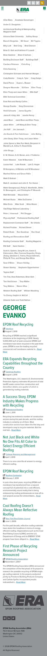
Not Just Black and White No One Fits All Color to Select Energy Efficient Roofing (21, 444)
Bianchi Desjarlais (10, 41)
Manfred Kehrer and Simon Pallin (17, 174)
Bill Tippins (35, 41)
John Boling (36, 134)
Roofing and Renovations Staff (16, 237)
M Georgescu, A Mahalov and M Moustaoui (21, 169)
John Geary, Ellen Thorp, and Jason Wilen (20, 138)
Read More (16, 430)
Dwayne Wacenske (11, 87)
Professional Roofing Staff (28, 218)
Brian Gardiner (9, 55)
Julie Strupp (8, 150)
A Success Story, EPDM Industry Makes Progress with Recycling (20, 401)
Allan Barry (8, 20)
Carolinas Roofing (13, 372)
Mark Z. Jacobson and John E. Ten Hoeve (20, 183)
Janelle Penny (28, 115)
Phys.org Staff (9, 218)
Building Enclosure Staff (13, 59)
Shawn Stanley (9, 267)
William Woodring (31, 291)
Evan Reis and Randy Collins (15, 101)
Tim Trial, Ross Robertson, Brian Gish (18, 277)
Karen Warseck (9, 160)
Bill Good (24, 41)
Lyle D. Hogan (34, 164)
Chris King (25, 64)
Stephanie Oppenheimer (28, 267)
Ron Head (35, 232)
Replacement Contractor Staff (15, 223)
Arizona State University (13, 36)
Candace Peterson (11, 64)
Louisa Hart (8, 164)
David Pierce (8, 83)
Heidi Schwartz (9, 111)
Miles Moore (32, 204)
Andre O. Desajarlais (11, 24)
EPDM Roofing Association (17, 559)
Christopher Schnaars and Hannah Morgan (21, 73)
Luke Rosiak (20, 164)
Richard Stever (25, 227)
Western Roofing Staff (12, 291)
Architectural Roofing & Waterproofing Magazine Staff (19, 30)
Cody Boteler (8, 78)
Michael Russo (9, 199)
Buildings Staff (32, 59)
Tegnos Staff (8, 272)
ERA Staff (34, 92)
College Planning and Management (20, 454)
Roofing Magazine (33, 241)
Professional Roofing (14, 409)
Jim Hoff (6, 129)
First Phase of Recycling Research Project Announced (20, 551)
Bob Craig (18, 46)
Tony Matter (24, 281)
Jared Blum (8, 120)
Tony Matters (8, 286)
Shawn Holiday (23, 263)
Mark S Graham (9, 178)
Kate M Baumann (25, 160)
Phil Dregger (26, 213)
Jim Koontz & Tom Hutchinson (16, 134)
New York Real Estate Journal (18, 518)
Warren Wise (22, 286)
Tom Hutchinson (10, 281)
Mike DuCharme (25, 199)
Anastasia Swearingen (24, 20)
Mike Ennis (8, 204)
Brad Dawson (30, 46)
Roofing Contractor (14, 475)
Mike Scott (19, 204)
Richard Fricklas (10, 227)
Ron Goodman (23, 232)
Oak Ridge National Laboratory (16, 209)
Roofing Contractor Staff (13, 241)
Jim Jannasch (18, 129)
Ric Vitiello (35, 223)
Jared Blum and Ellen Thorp (27, 120)
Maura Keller (23, 195)
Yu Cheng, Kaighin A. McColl (15, 295)
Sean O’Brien (8, 263)
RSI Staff (6, 246)
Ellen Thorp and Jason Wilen (15, 92)
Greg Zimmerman (26, 106)
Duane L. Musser (23, 83)
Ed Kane (25, 87)
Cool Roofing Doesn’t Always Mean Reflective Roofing (20, 510)
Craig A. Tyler (22, 78)
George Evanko (9, 106)
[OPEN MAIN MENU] (2, 8)
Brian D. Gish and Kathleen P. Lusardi (18, 50)
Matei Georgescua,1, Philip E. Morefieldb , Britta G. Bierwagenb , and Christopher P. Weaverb (23, 188)
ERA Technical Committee (14, 97)
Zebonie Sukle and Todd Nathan (16, 300)
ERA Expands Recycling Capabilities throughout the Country (23, 363)
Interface (9, 329)
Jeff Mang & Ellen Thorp (26, 125)
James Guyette (25, 111)
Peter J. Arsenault (10, 213)
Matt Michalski (9, 195)
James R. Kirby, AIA (11, 115)
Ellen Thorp (36, 87)
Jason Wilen (8, 125)
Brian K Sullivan (24, 55)
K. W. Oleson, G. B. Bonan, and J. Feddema (21, 155)
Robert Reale (8, 232)
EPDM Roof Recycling (18, 324)
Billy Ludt (7, 46)
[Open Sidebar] (44, 8)
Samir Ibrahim (18, 246)
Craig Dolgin (36, 78)
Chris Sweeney (9, 69)
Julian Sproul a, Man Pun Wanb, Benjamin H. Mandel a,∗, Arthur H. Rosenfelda (21, 144)
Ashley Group (32, 36)
